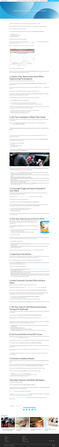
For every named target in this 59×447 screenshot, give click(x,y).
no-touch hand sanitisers (16, 172)
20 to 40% (42, 87)
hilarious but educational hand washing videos (26, 184)
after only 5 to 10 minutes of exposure (20, 346)
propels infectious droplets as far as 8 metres (23, 196)
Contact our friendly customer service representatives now (18, 397)
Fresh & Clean (13, 391)
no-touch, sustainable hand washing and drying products (21, 393)
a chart (12, 45)
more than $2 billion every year (32, 41)
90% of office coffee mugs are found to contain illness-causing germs (39, 269)
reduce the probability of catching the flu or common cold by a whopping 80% (20, 302)
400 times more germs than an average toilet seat (31, 287)
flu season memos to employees (19, 373)
